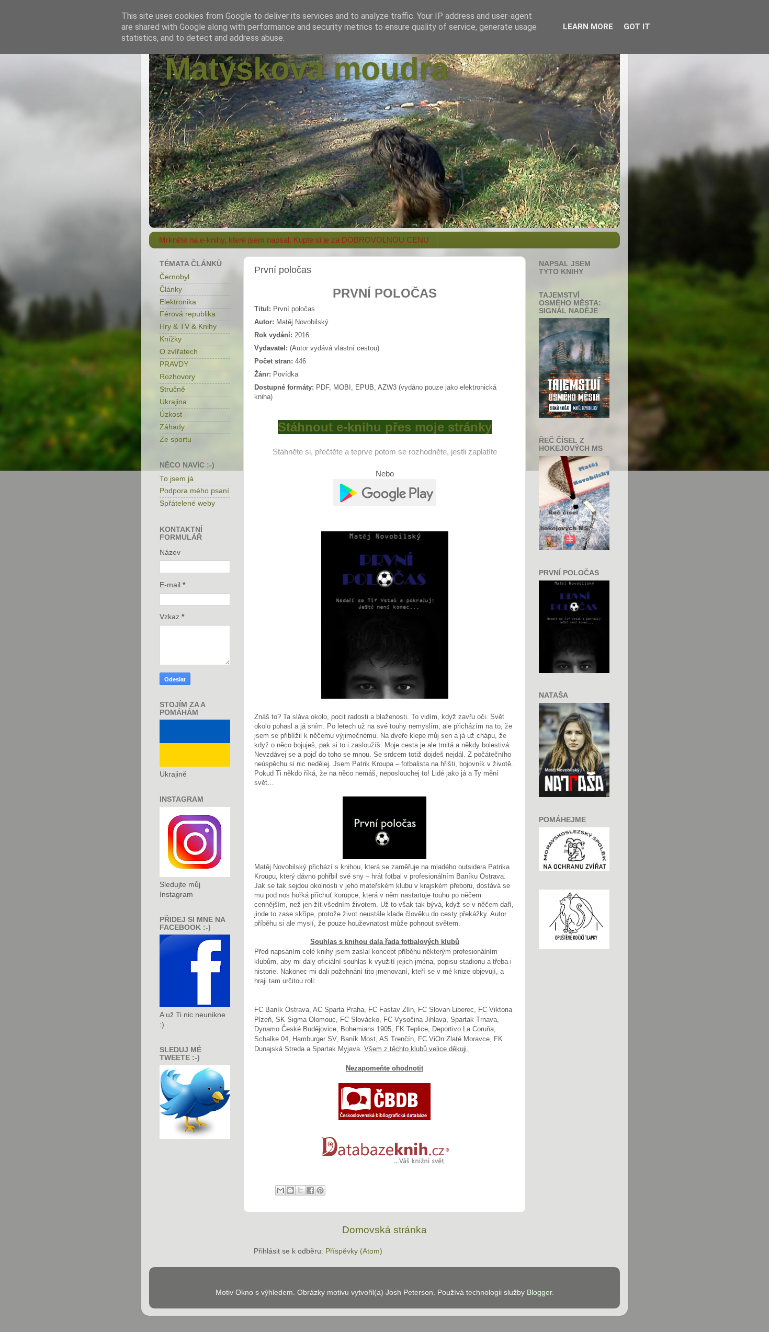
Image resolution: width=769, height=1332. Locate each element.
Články (171, 289)
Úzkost (171, 414)
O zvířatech (179, 352)
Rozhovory (177, 377)
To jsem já (177, 479)
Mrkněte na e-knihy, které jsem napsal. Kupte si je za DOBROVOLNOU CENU (294, 239)
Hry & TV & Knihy (188, 327)
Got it (637, 26)
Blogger (539, 1292)
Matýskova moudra (306, 68)
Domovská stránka (384, 1229)
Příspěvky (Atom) (353, 1251)
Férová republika (188, 314)
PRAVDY (174, 364)
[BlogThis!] (290, 1190)
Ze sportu (175, 439)
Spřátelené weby (187, 503)
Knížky (171, 339)
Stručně (172, 389)
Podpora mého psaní (194, 491)
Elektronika (178, 302)
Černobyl (174, 277)
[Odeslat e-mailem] (280, 1190)
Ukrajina (173, 402)
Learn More (588, 26)
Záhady (172, 427)
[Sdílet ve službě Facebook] (310, 1190)
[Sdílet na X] (300, 1190)
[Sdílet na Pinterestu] (320, 1190)
